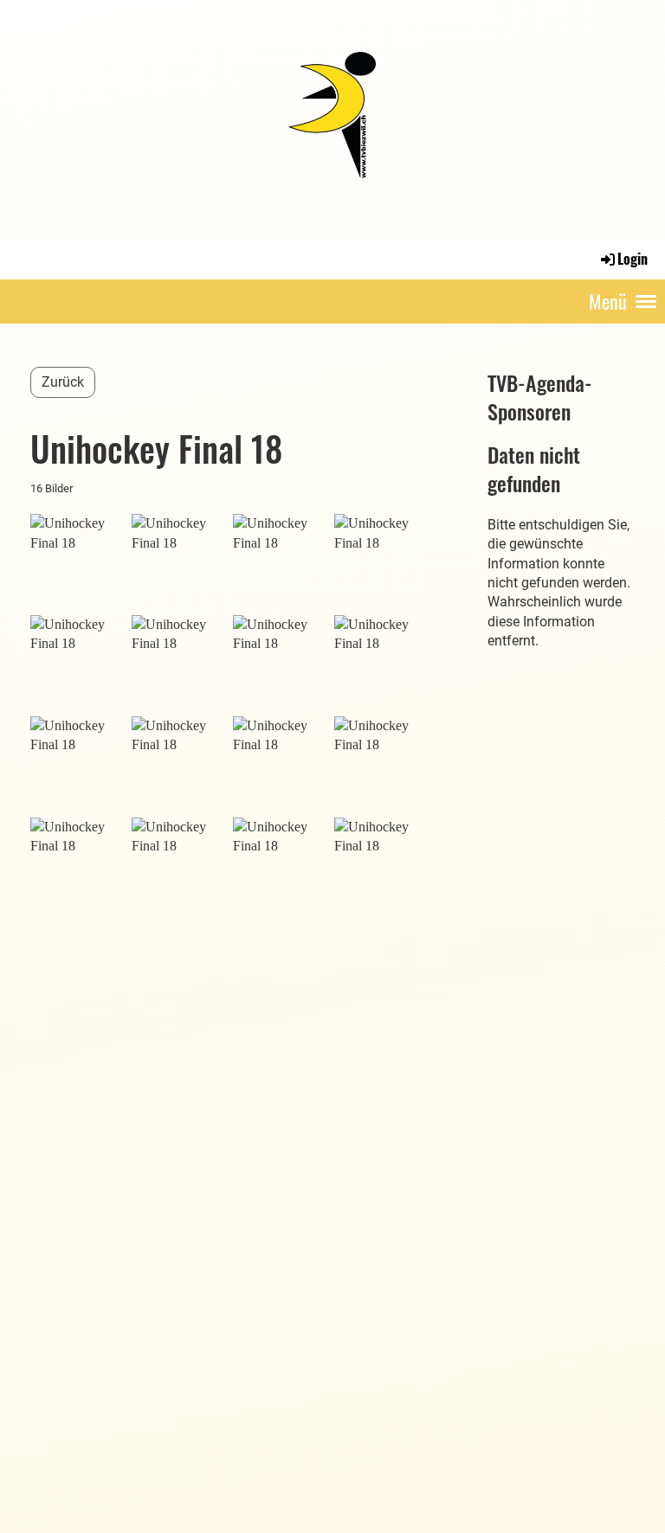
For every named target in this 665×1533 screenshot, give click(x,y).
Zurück (63, 382)
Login (632, 258)
